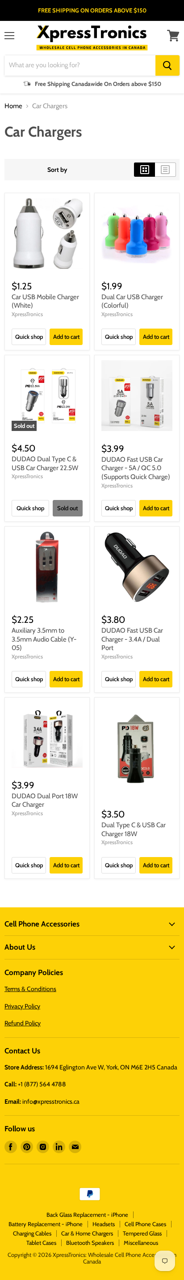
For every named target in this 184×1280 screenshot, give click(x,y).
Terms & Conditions (30, 989)
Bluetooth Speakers (90, 1242)
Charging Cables (32, 1233)
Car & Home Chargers (87, 1233)
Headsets (103, 1223)
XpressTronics (27, 314)
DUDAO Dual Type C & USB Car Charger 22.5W (45, 463)
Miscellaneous (141, 1242)
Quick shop (29, 336)
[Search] (167, 65)
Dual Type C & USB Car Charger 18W (133, 829)
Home (13, 106)
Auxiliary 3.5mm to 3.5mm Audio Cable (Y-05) (44, 639)
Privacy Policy (22, 1006)
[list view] (165, 170)
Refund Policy (22, 1023)
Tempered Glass (142, 1233)
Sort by (57, 169)
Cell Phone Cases (145, 1223)
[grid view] (144, 170)
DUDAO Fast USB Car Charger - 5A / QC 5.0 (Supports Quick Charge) (135, 468)
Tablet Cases (41, 1242)
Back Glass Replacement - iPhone (87, 1214)
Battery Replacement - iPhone (45, 1223)
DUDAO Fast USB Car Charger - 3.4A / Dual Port (132, 639)
